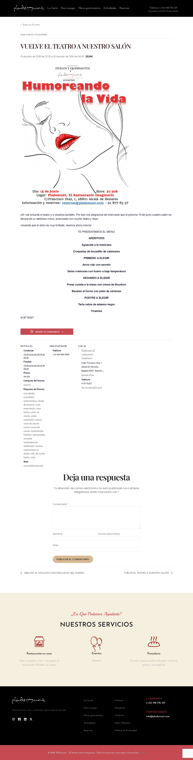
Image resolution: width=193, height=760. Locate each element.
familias (27, 435)
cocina (38, 420)
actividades (29, 393)
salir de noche (38, 453)
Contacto (119, 715)
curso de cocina (31, 423)
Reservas (124, 8)
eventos (27, 385)
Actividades (109, 8)
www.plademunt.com (33, 466)
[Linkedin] (25, 719)
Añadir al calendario (47, 332)
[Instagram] (13, 719)
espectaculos (37, 431)
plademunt (29, 446)
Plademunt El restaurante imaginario (88, 354)
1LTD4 (142, 753)
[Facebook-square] (19, 719)
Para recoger (68, 8)
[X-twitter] (31, 719)
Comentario (60, 504)
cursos (27, 427)
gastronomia (39, 435)
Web (55, 545)
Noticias (119, 700)
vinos (33, 457)
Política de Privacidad (126, 730)
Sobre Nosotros (122, 723)
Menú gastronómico (89, 8)
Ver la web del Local (91, 388)
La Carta (52, 8)
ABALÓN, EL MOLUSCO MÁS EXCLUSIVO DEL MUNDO (53, 573)
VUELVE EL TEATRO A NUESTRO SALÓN (147, 573)
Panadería (120, 708)
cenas (33, 416)
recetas (38, 446)
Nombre (57, 534)
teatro (27, 457)
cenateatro (29, 420)
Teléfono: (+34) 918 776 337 (163, 8)
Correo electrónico (109, 534)
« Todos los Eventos (30, 25)
